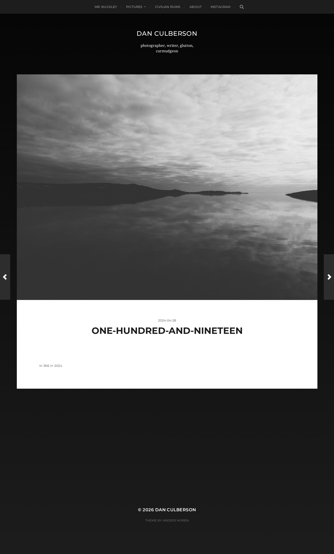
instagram (220, 7)
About (195, 7)
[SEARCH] (241, 7)
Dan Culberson (167, 33)
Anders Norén (176, 520)
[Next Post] (329, 277)
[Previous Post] (5, 277)
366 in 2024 (52, 366)
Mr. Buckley (106, 7)
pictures (134, 7)
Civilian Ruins (167, 7)
